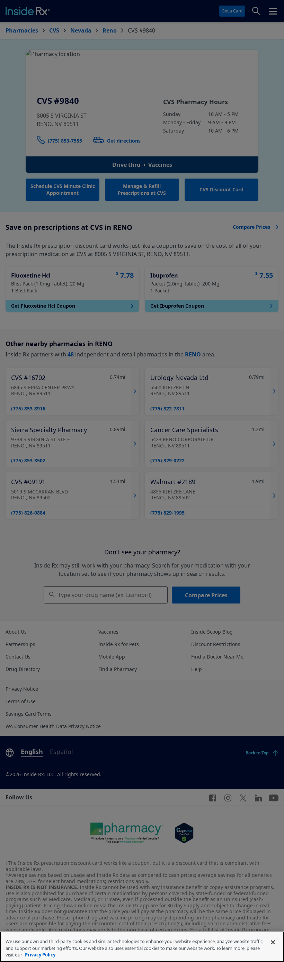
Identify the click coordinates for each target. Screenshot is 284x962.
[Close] (273, 942)
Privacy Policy (40, 955)
